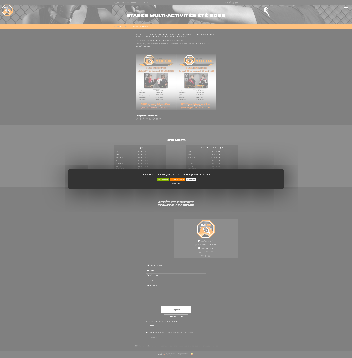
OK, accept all (163, 180)
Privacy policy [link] (176, 184)
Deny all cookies (178, 180)
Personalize (191, 180)
